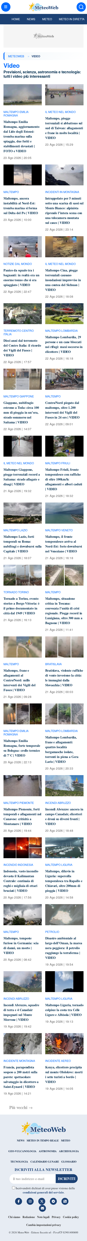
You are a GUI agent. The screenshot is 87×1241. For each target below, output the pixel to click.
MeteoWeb (16, 56)
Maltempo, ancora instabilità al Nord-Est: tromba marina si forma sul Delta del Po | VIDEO (20, 205)
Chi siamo (14, 1217)
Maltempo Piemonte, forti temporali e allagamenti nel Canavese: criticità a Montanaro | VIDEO (22, 816)
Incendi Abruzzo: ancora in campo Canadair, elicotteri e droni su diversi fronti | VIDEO (64, 816)
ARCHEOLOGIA (69, 1151)
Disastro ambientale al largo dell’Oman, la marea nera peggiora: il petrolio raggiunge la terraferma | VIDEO (63, 948)
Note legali (43, 1217)
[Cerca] (81, 7)
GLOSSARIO (69, 1162)
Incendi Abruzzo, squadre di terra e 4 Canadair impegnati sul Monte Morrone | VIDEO (21, 1012)
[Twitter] (41, 1201)
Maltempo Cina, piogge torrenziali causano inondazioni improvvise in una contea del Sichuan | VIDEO (63, 280)
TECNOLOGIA (19, 1162)
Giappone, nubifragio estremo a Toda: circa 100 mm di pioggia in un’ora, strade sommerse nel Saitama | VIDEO (21, 412)
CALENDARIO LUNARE (44, 1162)
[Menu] (5, 7)
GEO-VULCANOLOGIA (22, 1151)
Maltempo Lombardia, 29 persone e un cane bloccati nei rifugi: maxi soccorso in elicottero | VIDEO (64, 344)
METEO (65, 1140)
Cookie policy (71, 1217)
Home (16, 19)
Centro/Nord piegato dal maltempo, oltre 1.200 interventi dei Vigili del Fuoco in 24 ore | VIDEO (62, 410)
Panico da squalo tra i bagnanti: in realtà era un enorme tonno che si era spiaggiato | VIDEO (21, 277)
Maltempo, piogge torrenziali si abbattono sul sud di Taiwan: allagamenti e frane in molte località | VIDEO (64, 128)
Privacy (56, 1217)
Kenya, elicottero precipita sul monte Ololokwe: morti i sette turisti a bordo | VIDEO (64, 1074)
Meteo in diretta (71, 19)
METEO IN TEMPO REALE (43, 1140)
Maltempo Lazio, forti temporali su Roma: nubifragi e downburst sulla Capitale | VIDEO (22, 544)
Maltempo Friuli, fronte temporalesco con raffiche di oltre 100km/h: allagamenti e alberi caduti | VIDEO (63, 479)
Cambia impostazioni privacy (43, 1225)
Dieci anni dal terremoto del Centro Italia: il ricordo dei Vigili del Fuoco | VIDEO (22, 348)
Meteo (47, 19)
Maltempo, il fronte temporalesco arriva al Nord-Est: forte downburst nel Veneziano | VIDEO (63, 544)
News (31, 19)
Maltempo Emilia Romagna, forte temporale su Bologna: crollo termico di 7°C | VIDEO (21, 748)
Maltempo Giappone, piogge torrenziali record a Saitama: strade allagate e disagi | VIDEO (21, 477)
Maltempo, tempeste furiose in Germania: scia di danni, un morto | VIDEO (21, 945)
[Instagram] (30, 1201)
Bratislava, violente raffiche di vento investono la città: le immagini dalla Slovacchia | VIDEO (64, 677)
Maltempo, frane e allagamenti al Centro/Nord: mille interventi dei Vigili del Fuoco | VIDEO (19, 680)
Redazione (29, 1217)
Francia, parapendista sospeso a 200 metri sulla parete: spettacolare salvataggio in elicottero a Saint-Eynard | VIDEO (21, 1077)
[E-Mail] (42, 1208)
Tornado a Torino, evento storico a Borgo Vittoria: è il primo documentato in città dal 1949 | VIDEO (21, 606)
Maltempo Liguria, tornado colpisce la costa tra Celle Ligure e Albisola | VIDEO (64, 1009)
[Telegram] (53, 1201)
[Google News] (64, 1201)
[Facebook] (18, 1201)
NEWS (20, 1140)
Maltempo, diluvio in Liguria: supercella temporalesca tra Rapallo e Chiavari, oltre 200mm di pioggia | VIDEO (63, 881)
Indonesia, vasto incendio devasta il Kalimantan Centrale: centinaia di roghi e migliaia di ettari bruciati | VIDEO (20, 881)
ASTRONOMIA (48, 1151)
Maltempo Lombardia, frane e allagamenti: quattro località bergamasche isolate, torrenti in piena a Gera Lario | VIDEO (61, 749)
